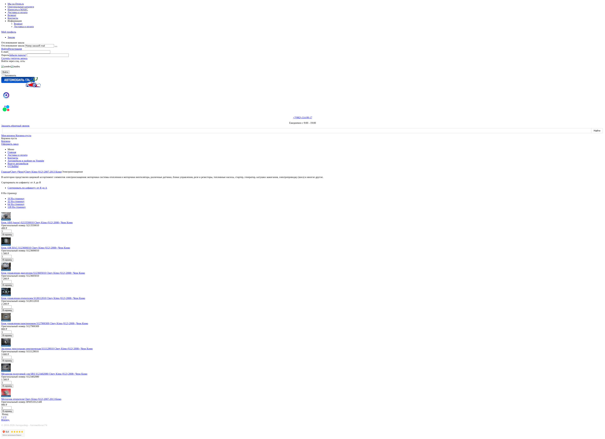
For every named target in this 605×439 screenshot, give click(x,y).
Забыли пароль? (17, 55)
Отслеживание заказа (12, 45)
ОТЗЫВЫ (13, 166)
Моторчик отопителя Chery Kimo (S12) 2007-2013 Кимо (31, 399)
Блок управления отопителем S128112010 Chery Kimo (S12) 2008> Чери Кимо (43, 298)
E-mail (4, 51)
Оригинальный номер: (13, 225)
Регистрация (15, 48)
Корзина (5, 141)
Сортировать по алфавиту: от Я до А (27, 187)
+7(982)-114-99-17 (302, 117)
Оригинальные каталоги (21, 6)
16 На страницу (16, 198)
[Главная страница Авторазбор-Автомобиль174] (21, 86)
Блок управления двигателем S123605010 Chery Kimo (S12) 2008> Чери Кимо (43, 273)
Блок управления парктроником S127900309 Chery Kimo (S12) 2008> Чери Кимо (44, 323)
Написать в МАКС (18, 9)
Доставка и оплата (17, 12)
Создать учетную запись (14, 58)
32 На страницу (16, 201)
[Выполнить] (56, 46)
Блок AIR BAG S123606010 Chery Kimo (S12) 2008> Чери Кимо (35, 247)
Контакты (13, 18)
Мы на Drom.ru (16, 4)
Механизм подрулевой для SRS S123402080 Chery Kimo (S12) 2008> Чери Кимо (44, 373)
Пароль (5, 55)
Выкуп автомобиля (18, 163)
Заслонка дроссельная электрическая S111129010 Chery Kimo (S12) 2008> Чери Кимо (47, 348)
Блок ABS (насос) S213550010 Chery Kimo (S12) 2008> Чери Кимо (37, 222)
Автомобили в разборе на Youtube (26, 160)
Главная (12, 152)
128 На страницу (17, 207)
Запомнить (10, 75)
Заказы (11, 37)
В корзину (7, 234)
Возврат (12, 15)
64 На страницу (16, 204)
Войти (4, 48)
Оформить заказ (9, 144)
